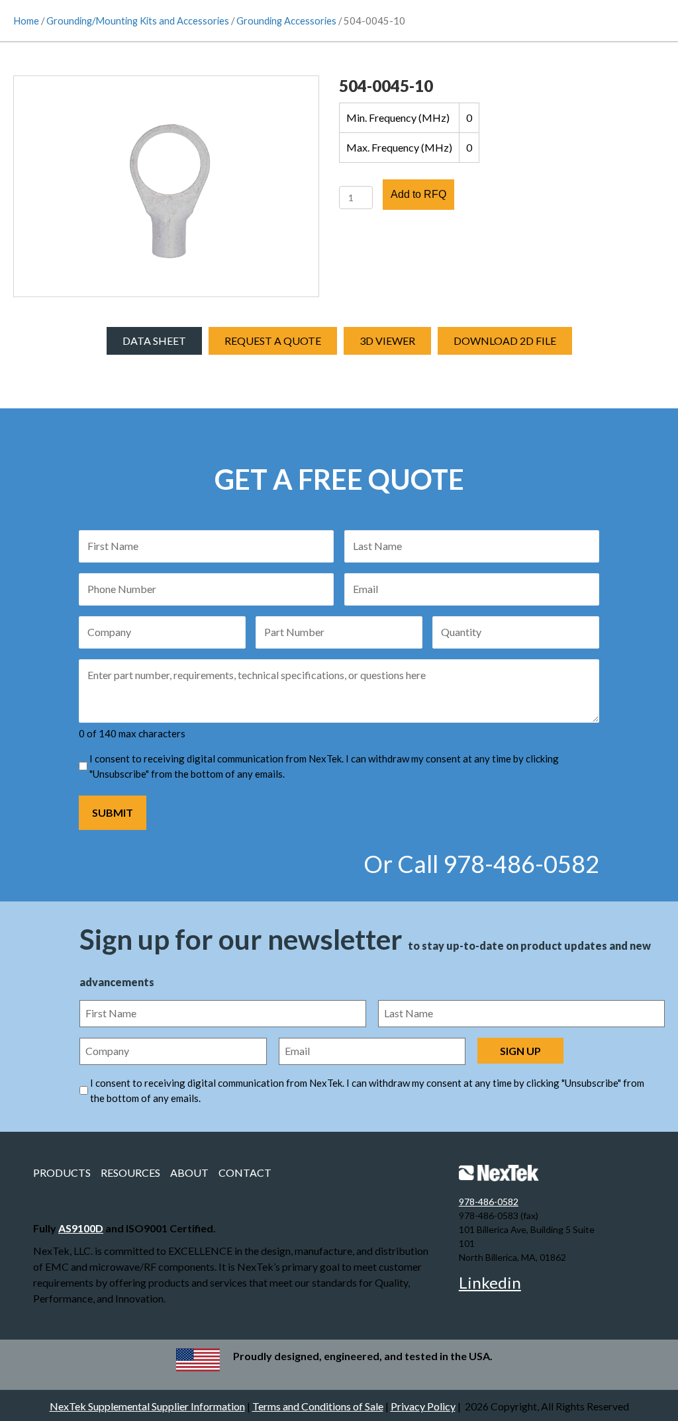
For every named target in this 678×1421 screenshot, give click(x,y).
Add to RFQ (418, 194)
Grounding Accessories (286, 20)
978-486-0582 (488, 1201)
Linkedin (490, 1282)
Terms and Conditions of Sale (317, 1406)
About (189, 1172)
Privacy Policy (423, 1406)
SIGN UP (520, 1050)
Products (62, 1172)
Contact (244, 1172)
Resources (130, 1172)
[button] (387, 341)
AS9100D (80, 1228)
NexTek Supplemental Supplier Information (147, 1406)
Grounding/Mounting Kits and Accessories (137, 20)
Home (26, 20)
